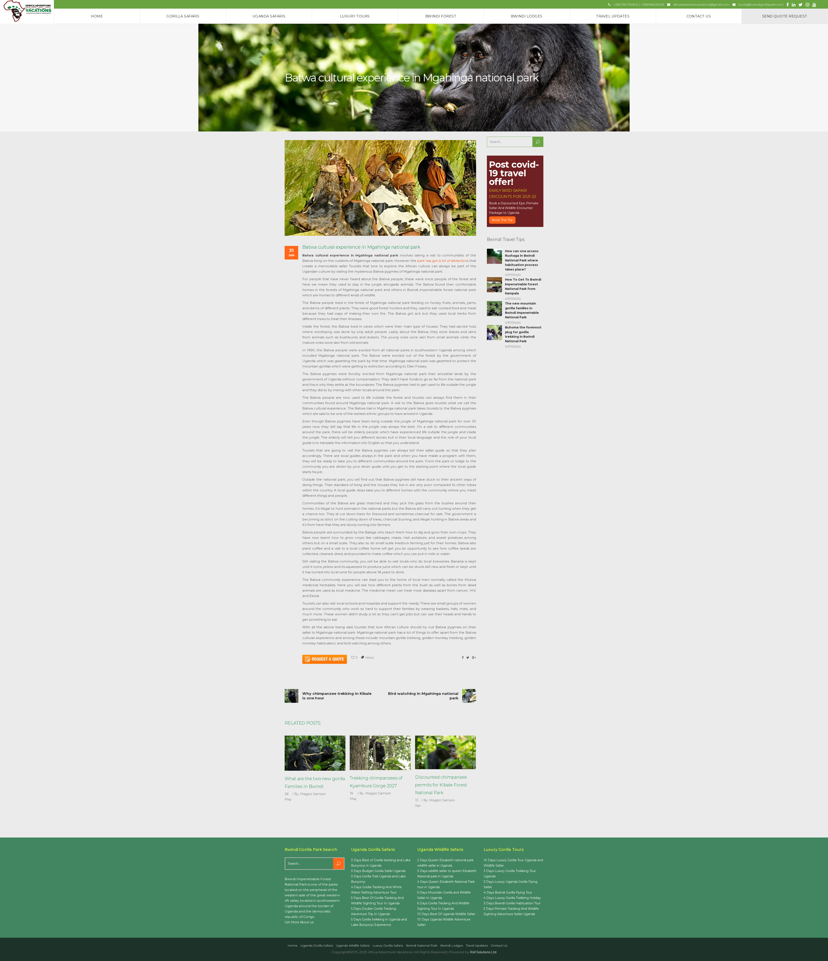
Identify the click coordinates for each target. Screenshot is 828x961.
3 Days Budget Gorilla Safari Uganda (378, 871)
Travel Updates (477, 945)
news (369, 657)
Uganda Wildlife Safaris (353, 945)
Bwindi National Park (421, 945)
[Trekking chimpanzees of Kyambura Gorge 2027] (380, 753)
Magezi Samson (313, 794)
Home (293, 945)
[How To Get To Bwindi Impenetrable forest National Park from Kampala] (494, 284)
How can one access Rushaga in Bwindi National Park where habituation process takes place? (521, 260)
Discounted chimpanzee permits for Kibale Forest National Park (441, 785)
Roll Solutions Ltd (483, 952)
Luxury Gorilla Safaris (388, 945)
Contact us (499, 945)
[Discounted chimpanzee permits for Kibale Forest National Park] (445, 752)
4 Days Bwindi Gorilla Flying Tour (508, 892)
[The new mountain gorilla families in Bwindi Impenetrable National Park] (494, 308)
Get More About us (299, 922)
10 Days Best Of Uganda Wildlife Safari (446, 914)
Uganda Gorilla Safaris (317, 945)
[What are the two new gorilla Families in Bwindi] (315, 753)
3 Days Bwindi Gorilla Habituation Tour (512, 903)
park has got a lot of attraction (442, 261)
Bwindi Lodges (451, 945)
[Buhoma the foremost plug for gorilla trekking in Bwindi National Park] (494, 332)
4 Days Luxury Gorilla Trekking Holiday (512, 898)
